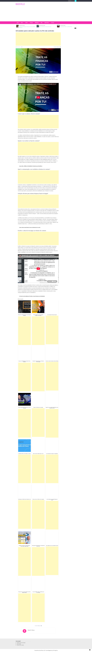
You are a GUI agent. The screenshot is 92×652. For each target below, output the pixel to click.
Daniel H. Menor (31, 630)
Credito (26, 22)
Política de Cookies (20, 645)
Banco (22, 22)
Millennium (36, 22)
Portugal (31, 22)
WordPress (41, 650)
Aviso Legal (19, 643)
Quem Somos (47, 22)
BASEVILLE (20, 4)
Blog (41, 22)
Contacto (52, 22)
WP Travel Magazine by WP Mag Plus (51, 650)
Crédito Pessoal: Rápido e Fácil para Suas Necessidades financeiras (27, 27)
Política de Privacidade (21, 642)
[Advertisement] (46, 14)
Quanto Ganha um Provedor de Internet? (45, 26)
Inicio (18, 22)
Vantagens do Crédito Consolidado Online (66, 26)
